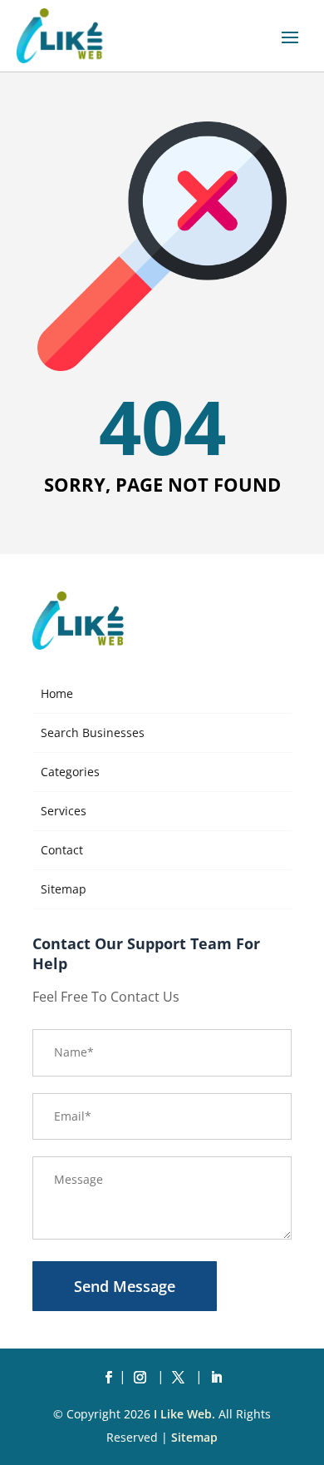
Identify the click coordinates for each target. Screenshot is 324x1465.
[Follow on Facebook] (108, 1377)
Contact (62, 850)
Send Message (124, 1286)
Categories (70, 772)
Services (63, 811)
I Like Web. (184, 1414)
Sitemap (63, 889)
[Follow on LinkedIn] (216, 1377)
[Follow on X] (181, 1377)
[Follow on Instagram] (143, 1377)
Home (57, 693)
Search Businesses (93, 732)
